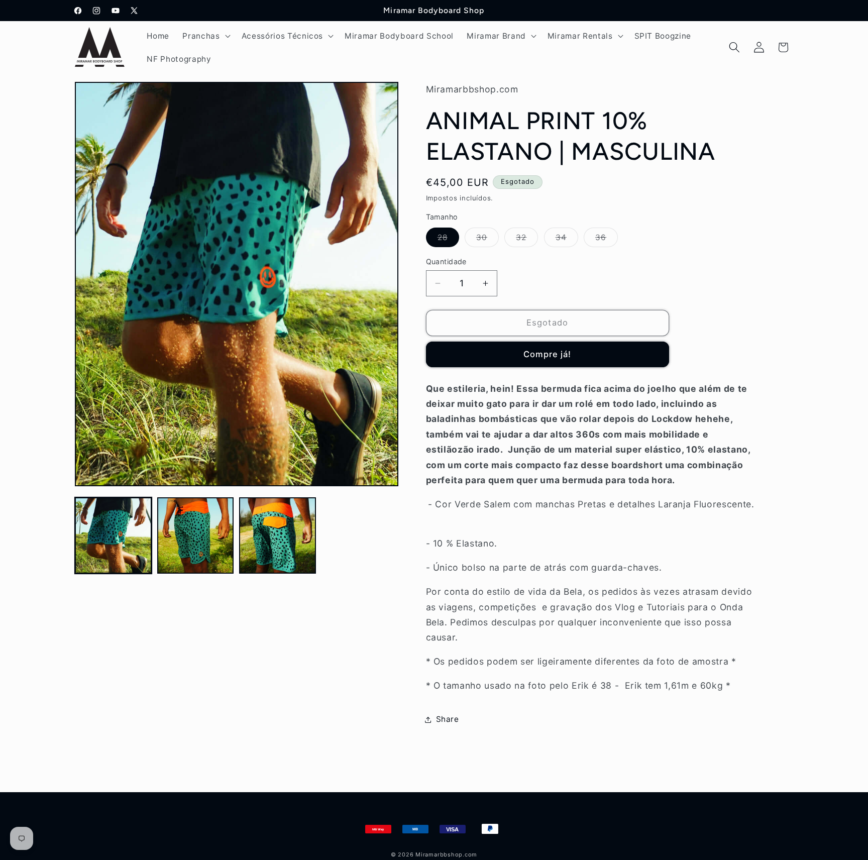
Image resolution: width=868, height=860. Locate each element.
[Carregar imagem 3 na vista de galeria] (277, 535)
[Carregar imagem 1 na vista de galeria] (113, 535)
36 (606, 239)
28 (448, 239)
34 (567, 239)
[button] (205, 35)
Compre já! (547, 354)
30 (487, 239)
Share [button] (447, 719)
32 (527, 239)
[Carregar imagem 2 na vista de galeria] (195, 535)
